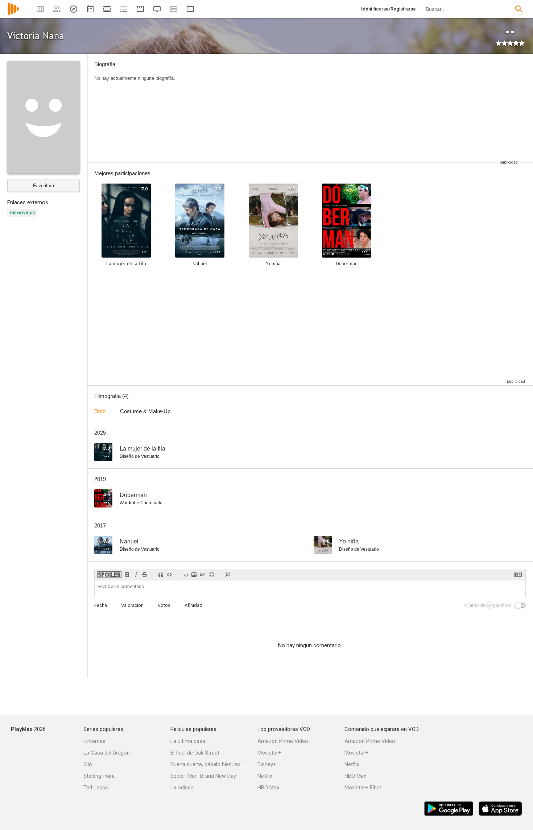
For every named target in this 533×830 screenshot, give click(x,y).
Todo (100, 411)
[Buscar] (518, 9)
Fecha (100, 605)
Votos (164, 605)
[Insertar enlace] (185, 574)
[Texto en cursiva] (136, 574)
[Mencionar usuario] (227, 574)
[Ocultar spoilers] (109, 574)
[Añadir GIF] (202, 574)
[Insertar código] (169, 574)
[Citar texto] (160, 574)
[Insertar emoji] (211, 574)
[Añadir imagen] (194, 574)
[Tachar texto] (144, 574)
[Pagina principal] (13, 13)
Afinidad (193, 605)
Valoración (132, 605)
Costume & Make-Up (145, 411)
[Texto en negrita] (127, 574)
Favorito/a (43, 185)
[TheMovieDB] (23, 217)
